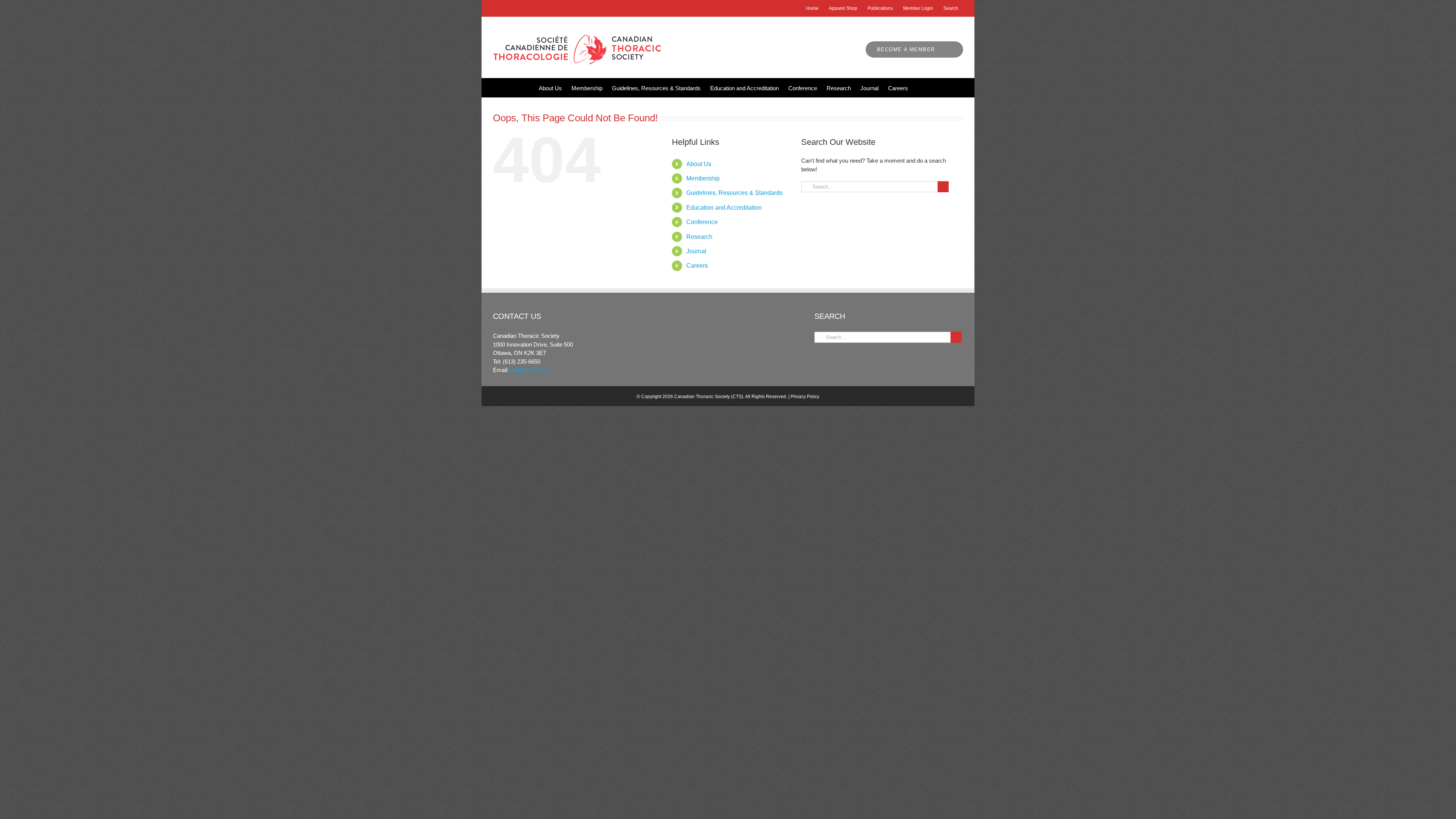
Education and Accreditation (724, 207)
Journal (696, 251)
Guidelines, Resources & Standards (734, 193)
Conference (702, 222)
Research (699, 237)
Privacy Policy (805, 396)
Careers (697, 265)
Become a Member (906, 49)
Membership (703, 178)
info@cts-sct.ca (529, 370)
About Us (698, 164)
